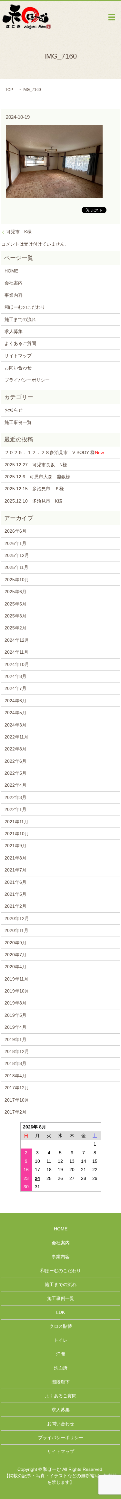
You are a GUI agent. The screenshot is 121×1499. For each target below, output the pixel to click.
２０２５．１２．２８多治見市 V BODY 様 (54, 452)
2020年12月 (17, 918)
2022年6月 (15, 761)
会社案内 (14, 282)
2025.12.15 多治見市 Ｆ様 (34, 488)
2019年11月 (16, 979)
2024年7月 (15, 688)
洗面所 (60, 1368)
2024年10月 (17, 664)
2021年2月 (15, 906)
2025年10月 (17, 579)
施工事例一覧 (18, 422)
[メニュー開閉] (111, 17)
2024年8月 (15, 676)
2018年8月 (15, 1063)
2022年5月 (15, 773)
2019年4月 (15, 1027)
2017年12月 (17, 1087)
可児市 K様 (19, 231)
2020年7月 (15, 954)
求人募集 (14, 331)
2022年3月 (15, 797)
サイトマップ (18, 355)
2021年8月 (15, 858)
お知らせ (14, 410)
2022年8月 (15, 748)
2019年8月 (15, 1002)
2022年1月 (15, 809)
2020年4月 (15, 966)
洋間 (60, 1354)
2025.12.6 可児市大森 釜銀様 (37, 476)
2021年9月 (15, 845)
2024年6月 (15, 700)
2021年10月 (17, 833)
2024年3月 (15, 724)
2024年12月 (17, 640)
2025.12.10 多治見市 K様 (33, 501)
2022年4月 (15, 785)
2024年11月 (16, 652)
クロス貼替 (60, 1326)
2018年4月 (15, 1075)
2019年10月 (17, 991)
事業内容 (14, 295)
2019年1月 (15, 1039)
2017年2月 (15, 1112)
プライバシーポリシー (27, 380)
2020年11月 (16, 930)
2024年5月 (15, 712)
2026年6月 (15, 531)
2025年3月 (15, 615)
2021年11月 (16, 821)
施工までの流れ (20, 319)
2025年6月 (15, 591)
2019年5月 (15, 1015)
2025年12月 (17, 555)
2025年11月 (16, 567)
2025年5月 (15, 603)
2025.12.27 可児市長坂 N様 (36, 464)
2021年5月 (15, 894)
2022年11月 (16, 736)
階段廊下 (61, 1381)
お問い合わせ (18, 367)
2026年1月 (15, 543)
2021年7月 (15, 869)
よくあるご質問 (20, 343)
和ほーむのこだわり (25, 307)
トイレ (60, 1340)
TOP (9, 89)
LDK (60, 1312)
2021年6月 (15, 882)
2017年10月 (17, 1100)
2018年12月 (17, 1051)
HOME (11, 270)
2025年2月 (15, 627)
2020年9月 (15, 942)
